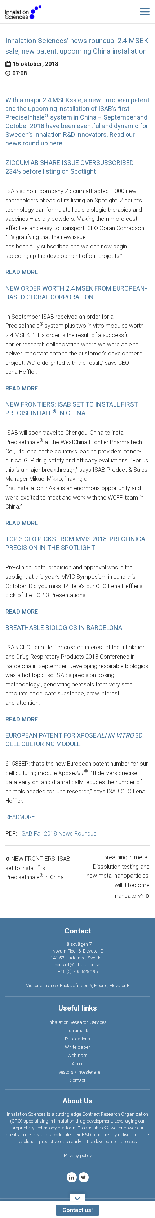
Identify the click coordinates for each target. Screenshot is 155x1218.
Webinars (77, 1055)
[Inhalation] (23, 11)
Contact (77, 1080)
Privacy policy (78, 1155)
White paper (77, 1047)
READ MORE (21, 272)
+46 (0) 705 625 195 (78, 971)
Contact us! (77, 1210)
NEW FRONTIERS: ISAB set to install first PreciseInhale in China (37, 868)
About (78, 1063)
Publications (77, 1039)
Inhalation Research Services (77, 1022)
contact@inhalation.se (77, 964)
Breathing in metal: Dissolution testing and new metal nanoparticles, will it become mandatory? (118, 876)
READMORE (20, 817)
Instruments (77, 1030)
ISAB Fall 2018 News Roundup (58, 833)
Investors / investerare (77, 1072)
